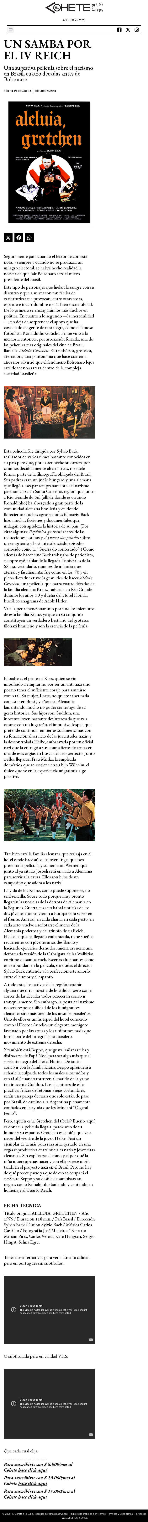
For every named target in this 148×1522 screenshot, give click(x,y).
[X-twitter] (128, 30)
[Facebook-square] (119, 30)
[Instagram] (137, 30)
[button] (10, 30)
